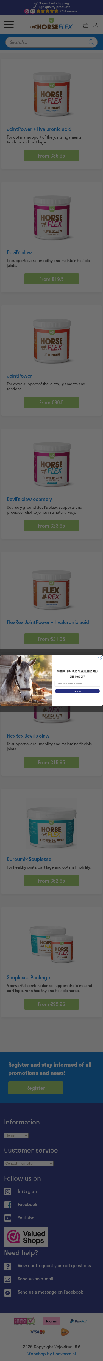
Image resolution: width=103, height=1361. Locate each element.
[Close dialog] (100, 657)
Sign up (77, 691)
